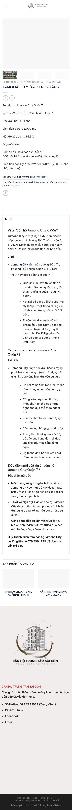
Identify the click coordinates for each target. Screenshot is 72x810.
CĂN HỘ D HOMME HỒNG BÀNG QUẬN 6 (53, 593)
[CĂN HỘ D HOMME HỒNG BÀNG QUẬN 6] (53, 578)
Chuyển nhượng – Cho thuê (31, 800)
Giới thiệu (39, 798)
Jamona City (46, 350)
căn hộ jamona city (17, 182)
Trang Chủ (24, 798)
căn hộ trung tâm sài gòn (40, 182)
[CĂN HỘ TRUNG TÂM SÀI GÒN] (38, 6)
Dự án (50, 798)
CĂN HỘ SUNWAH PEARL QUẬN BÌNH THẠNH (18, 593)
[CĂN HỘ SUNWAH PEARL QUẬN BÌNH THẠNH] (18, 578)
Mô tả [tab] (9, 219)
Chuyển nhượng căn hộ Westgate (40, 82)
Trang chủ (9, 82)
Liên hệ (55, 800)
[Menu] (5, 6)
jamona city (60, 182)
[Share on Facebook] (5, 193)
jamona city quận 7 (12, 185)
